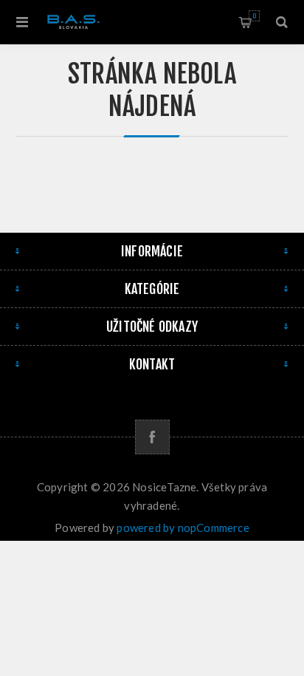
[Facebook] (152, 437)
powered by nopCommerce (183, 527)
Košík (254, 16)
